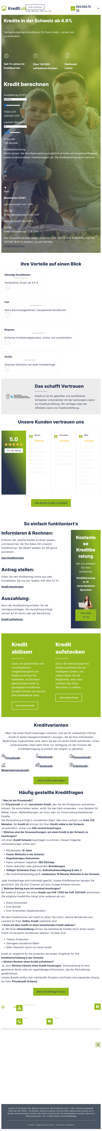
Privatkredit (9, 1071)
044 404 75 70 (86, 615)
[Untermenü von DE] (100, 8)
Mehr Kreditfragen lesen (51, 991)
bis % (18, 221)
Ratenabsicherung (43, 1047)
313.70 (8, 210)
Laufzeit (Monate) (14, 122)
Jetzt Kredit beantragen (51, 780)
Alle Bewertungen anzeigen (51, 502)
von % (18, 204)
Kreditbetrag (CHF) (15, 95)
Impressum (79, 1059)
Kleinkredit (9, 1083)
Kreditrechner (9, 1059)
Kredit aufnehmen (35, 7)
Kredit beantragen (14, 245)
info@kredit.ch (63, 1023)
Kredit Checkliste (43, 1075)
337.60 (8, 227)
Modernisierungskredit (29, 1061)
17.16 (29, 231)
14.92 (30, 214)
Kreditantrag (9, 1047)
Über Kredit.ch (63, 1055)
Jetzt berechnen (25, 705)
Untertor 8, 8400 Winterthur (40, 1010)
